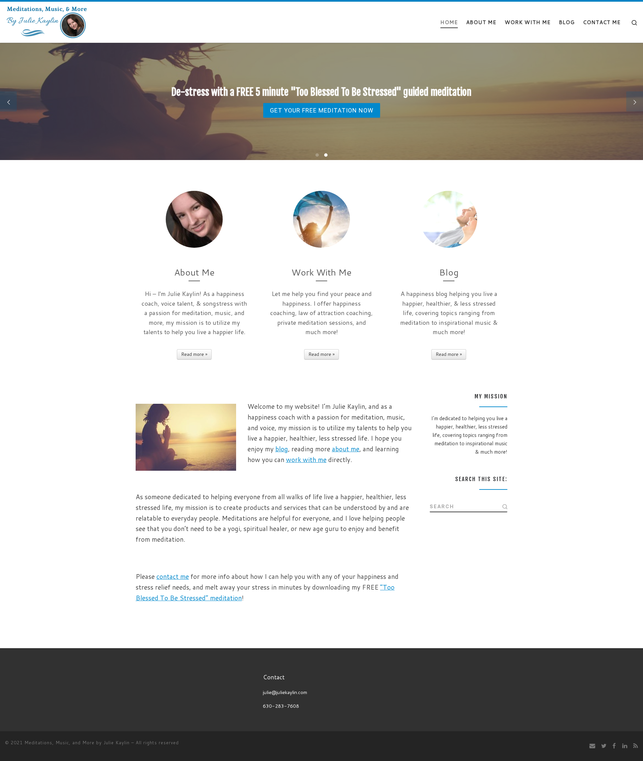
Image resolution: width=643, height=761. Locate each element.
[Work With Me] (321, 219)
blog (281, 448)
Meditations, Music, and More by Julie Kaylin (77, 743)
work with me (306, 459)
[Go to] (321, 101)
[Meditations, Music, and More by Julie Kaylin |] (47, 21)
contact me (172, 576)
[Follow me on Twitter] (603, 746)
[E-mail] (592, 746)
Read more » (194, 354)
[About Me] (194, 219)
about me (345, 448)
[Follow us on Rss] (635, 746)
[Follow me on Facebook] (614, 746)
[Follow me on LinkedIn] (624, 746)
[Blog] (449, 219)
